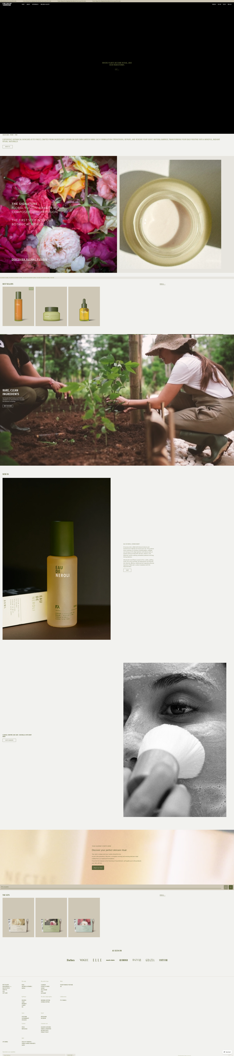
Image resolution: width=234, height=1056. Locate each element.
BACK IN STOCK (6, 988)
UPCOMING (5, 1042)
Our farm (24, 1017)
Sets (4, 991)
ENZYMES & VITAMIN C (27, 986)
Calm (23, 1002)
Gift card (5, 993)
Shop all (5, 990)
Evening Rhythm (45, 1002)
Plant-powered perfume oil (66, 985)
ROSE (23, 985)
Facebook (43, 1018)
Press (23, 1027)
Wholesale (24, 1029)
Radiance (24, 1004)
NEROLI (23, 988)
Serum (42, 988)
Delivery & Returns (46, 1027)
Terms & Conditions (46, 1029)
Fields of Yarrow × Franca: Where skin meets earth (28, 1043)
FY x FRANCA (63, 1000)
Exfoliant (43, 993)
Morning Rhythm (45, 1000)
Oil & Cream (44, 990)
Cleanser (43, 985)
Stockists (24, 1020)
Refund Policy (44, 1030)
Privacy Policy (45, 1032)
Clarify (24, 1005)
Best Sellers (6, 985)
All (22, 1007)
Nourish (24, 1000)
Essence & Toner (45, 986)
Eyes (42, 991)
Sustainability (25, 1018)
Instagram (44, 1017)
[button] (214, 4)
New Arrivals (7, 986)
